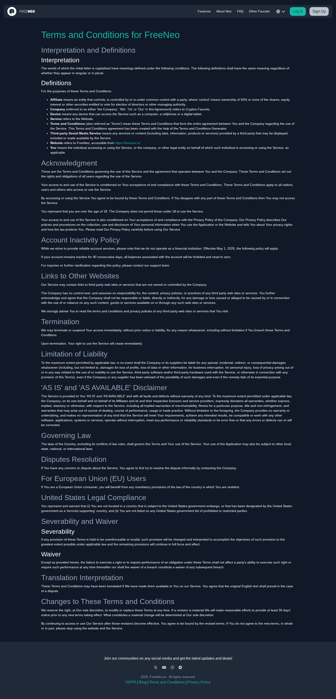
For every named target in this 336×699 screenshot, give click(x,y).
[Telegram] (180, 667)
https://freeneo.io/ (127, 143)
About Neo (224, 11)
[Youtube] (164, 667)
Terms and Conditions (167, 682)
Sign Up (319, 11)
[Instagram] (173, 667)
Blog (143, 682)
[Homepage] (21, 11)
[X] (156, 667)
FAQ (240, 11)
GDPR (130, 682)
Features (204, 11)
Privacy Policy (199, 682)
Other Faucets (259, 11)
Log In (298, 11)
